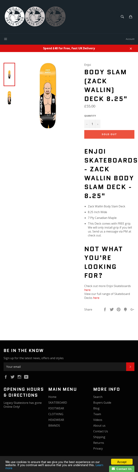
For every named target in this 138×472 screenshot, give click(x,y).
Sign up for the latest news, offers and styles (34, 358)
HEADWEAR (56, 420)
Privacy (98, 448)
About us (99, 426)
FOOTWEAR (56, 408)
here (87, 290)
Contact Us (100, 431)
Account (130, 39)
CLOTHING (55, 414)
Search (97, 397)
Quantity (90, 115)
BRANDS (54, 426)
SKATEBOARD (57, 403)
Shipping (99, 437)
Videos (97, 420)
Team (97, 414)
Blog (96, 408)
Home (52, 397)
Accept (121, 461)
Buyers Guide (102, 403)
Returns (98, 443)
